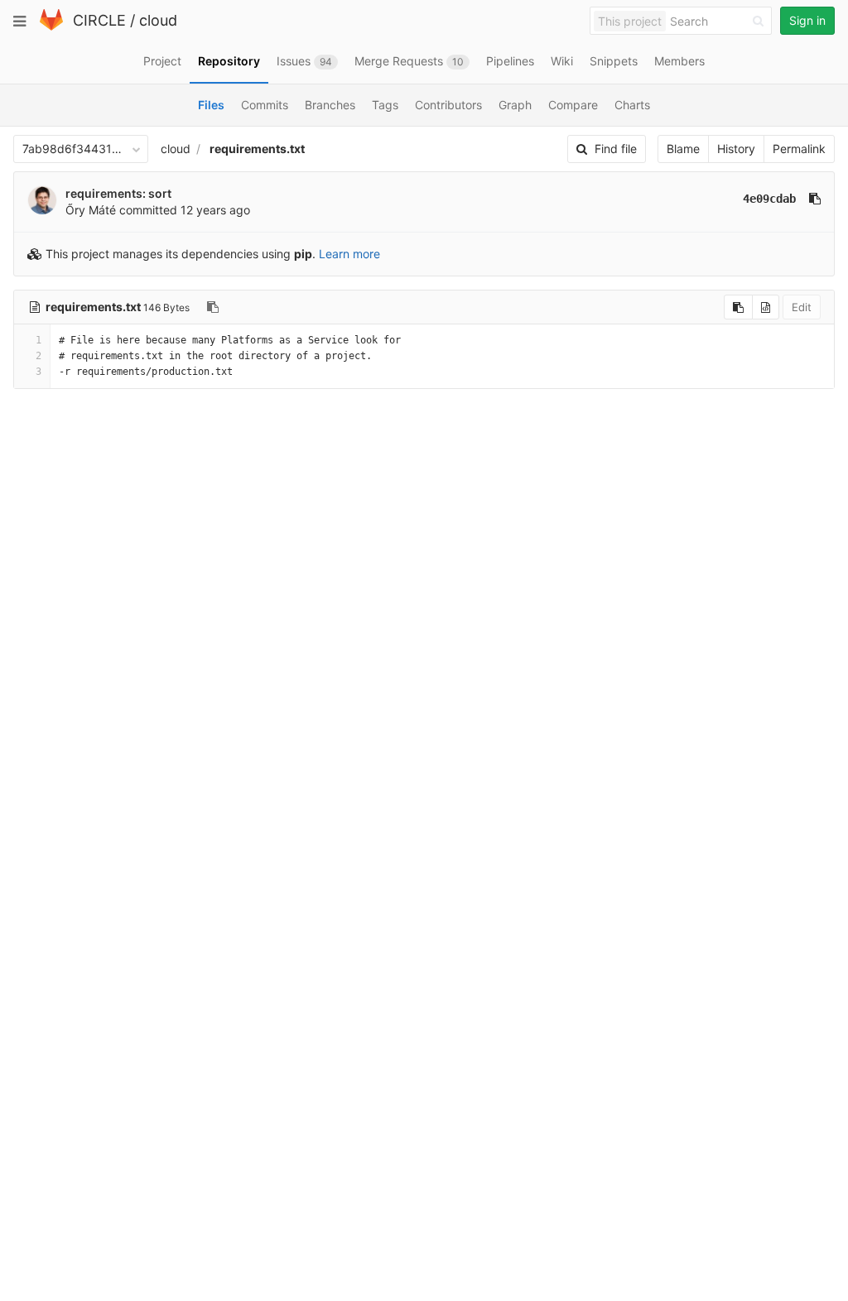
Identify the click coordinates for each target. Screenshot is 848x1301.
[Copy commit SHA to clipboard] (815, 198)
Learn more (349, 254)
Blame (683, 149)
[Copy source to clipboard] (738, 307)
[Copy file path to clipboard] (213, 307)
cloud (158, 20)
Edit (802, 307)
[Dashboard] (51, 27)
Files (211, 105)
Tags (385, 105)
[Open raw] (765, 307)
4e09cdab (769, 198)
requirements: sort (118, 193)
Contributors (448, 105)
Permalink (799, 149)
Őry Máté (90, 210)
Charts (632, 105)
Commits (264, 105)
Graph (515, 105)
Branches (330, 105)
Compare (573, 105)
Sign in (807, 20)
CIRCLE (99, 20)
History (736, 149)
